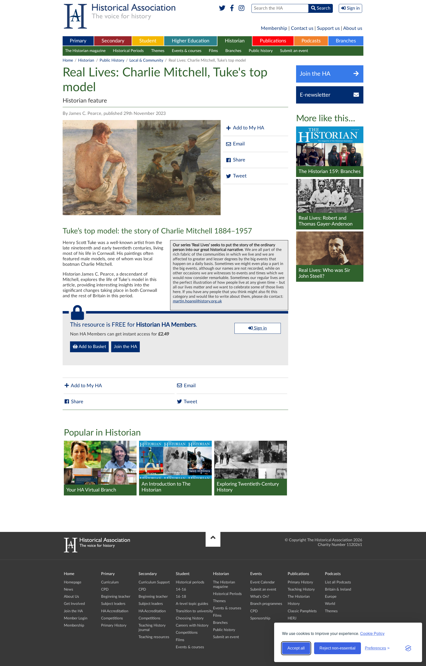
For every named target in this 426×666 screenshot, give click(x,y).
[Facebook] (232, 8)
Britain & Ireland (338, 589)
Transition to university (194, 611)
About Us (71, 596)
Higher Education (190, 40)
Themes (157, 51)
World (330, 604)
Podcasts (311, 40)
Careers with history (192, 625)
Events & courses (186, 51)
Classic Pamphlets (302, 611)
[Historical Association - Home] (97, 551)
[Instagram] (242, 8)
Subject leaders (113, 604)
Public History (112, 60)
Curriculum (110, 582)
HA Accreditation (114, 611)
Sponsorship (260, 618)
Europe (331, 596)
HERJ (292, 618)
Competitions (112, 618)
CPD (104, 589)
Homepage (72, 582)
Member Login (75, 618)
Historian (235, 40)
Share (239, 160)
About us (352, 28)
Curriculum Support (154, 582)
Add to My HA (248, 127)
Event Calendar (262, 582)
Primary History (113, 625)
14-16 (181, 589)
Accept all (296, 648)
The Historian (299, 596)
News (68, 589)
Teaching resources (154, 637)
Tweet (240, 176)
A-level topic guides (192, 604)
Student (147, 40)
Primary (78, 40)
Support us (328, 28)
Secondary (113, 40)
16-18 (181, 596)
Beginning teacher (115, 596)
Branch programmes (266, 604)
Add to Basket (92, 347)
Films (213, 51)
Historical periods (190, 582)
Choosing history (190, 618)
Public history (261, 51)
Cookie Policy (372, 633)
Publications (273, 40)
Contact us (302, 28)
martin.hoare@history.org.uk (197, 301)
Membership (274, 28)
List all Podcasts (338, 582)
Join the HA (125, 347)
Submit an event (294, 51)
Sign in (260, 328)
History (294, 604)
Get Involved (74, 604)
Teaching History (301, 589)
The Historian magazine (85, 51)
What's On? (259, 596)
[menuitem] (78, 41)
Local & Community (146, 60)
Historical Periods (128, 51)
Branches (346, 40)
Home (68, 60)
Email (239, 143)
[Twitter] (222, 8)
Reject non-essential (337, 648)
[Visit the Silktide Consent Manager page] (408, 648)
